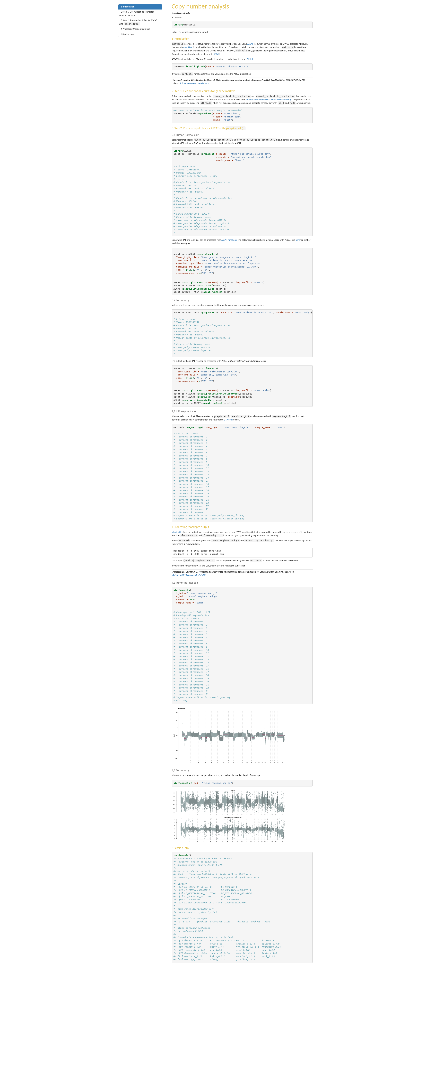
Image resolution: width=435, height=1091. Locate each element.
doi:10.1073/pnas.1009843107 (194, 83)
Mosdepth (176, 532)
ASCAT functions (229, 240)
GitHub (250, 59)
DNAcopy (228, 420)
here (297, 240)
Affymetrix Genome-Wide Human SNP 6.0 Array (268, 99)
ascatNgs (187, 47)
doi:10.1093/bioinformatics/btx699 (189, 575)
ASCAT (250, 44)
